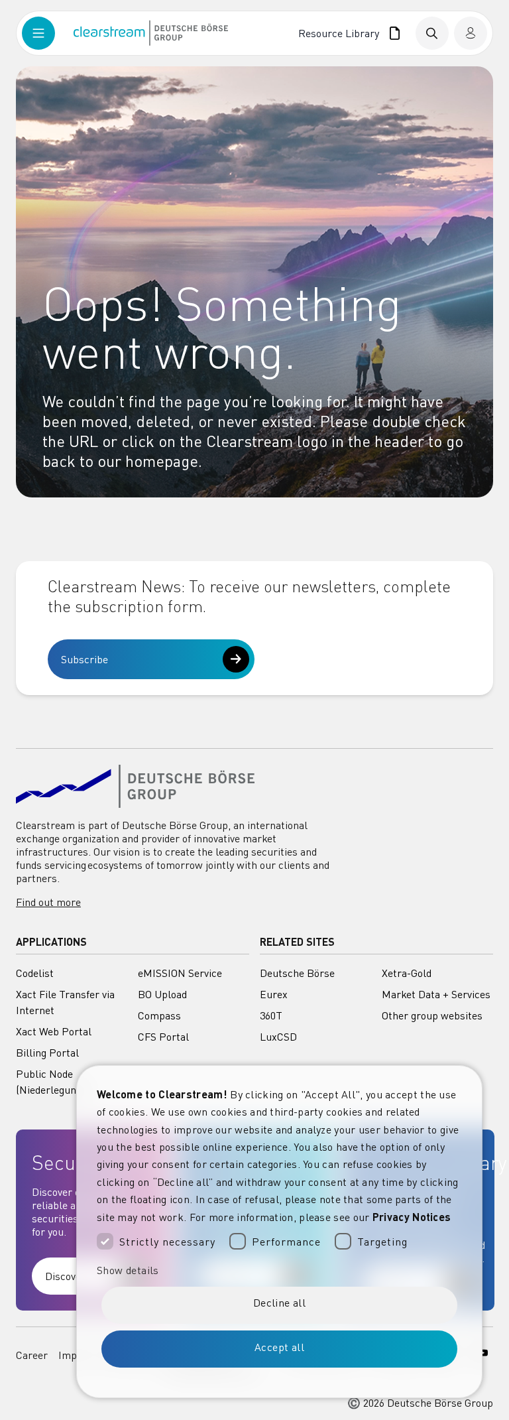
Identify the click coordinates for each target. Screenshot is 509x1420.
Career (32, 1355)
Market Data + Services (436, 994)
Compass (159, 1015)
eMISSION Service (180, 973)
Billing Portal (47, 1052)
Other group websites (432, 1015)
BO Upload (162, 994)
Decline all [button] (279, 1302)
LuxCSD (278, 1036)
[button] (279, 1270)
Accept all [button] (279, 1347)
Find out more (48, 902)
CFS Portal (163, 1036)
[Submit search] (432, 33)
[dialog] (279, 1231)
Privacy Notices (411, 1216)
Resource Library (341, 33)
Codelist (35, 973)
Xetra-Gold (406, 973)
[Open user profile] (470, 33)
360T (271, 1015)
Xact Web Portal (53, 1031)
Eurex (274, 994)
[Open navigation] (48, 33)
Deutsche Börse (297, 973)
